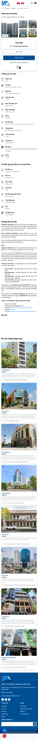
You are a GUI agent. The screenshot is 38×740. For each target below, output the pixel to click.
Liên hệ (3, 716)
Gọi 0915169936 (19, 58)
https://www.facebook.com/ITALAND (21, 307)
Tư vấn (3, 709)
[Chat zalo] (5, 730)
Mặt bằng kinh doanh (26, 709)
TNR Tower (5, 575)
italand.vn (12, 309)
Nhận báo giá (19, 51)
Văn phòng (23, 706)
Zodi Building (6, 370)
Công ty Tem (5, 616)
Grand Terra (5, 411)
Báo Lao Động (6, 452)
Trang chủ (7, 8)
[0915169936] (5, 736)
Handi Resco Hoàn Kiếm (9, 657)
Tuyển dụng (4, 714)
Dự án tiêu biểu (24, 714)
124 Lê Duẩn (5, 534)
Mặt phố (22, 711)
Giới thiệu (3, 711)
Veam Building (6, 493)
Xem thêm (5, 35)
